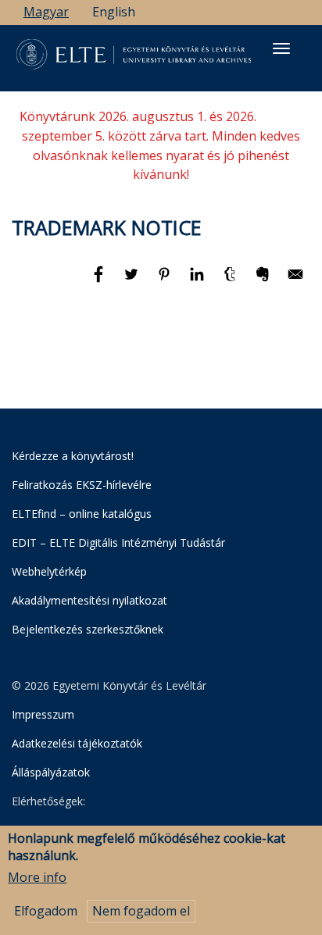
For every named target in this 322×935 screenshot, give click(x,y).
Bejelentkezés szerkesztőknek (87, 629)
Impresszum (43, 714)
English (113, 11)
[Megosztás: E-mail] (295, 281)
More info (37, 877)
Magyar (46, 11)
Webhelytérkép (49, 571)
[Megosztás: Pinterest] (165, 281)
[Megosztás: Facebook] (100, 281)
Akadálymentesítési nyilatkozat (89, 600)
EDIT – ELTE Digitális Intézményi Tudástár (118, 542)
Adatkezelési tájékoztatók (77, 743)
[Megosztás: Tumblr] (231, 281)
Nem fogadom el (141, 910)
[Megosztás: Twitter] (133, 281)
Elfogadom (45, 910)
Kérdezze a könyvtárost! (73, 455)
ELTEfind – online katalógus (82, 513)
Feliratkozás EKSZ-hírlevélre (82, 484)
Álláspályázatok (51, 772)
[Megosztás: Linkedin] (198, 281)
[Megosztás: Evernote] (264, 281)
